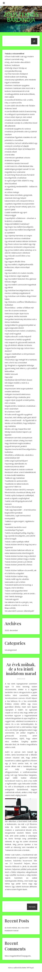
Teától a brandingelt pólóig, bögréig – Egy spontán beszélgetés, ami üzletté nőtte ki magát (20, 536)
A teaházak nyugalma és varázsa (18, 129)
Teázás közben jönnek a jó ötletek (18, 562)
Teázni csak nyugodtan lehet (16, 590)
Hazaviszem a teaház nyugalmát (18, 339)
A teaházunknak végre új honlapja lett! (20, 149)
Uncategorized (11, 650)
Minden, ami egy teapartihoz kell (18, 429)
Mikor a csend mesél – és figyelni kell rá (20, 420)
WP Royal (30, 968)
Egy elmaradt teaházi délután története (21, 241)
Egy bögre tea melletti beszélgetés (19, 227)
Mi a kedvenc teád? (12, 411)
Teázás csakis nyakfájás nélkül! (17, 541)
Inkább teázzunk (11, 374)
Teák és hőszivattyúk (13, 507)
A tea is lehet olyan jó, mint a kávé (18, 117)
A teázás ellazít (11, 152)
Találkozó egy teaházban (15, 478)
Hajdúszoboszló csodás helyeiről (18, 336)
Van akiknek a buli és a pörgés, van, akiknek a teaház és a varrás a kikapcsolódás (19, 605)
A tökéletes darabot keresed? (17, 163)
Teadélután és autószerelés (16, 481)
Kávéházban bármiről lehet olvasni (18, 380)
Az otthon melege (12, 192)
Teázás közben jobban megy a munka (20, 559)
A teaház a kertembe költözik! (16, 120)
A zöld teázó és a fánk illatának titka (19, 166)
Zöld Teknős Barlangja (21, 17)
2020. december (11, 630)
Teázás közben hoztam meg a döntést (20, 556)
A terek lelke (10, 154)
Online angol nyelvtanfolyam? (16, 461)
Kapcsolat (9, 377)
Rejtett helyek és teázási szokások (19, 469)
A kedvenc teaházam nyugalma (17, 85)
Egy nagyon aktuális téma (15, 261)
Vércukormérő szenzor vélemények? (19, 611)
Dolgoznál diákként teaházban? (17, 224)
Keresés (32, 907)
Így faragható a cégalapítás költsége (19, 365)
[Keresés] (34, 41)
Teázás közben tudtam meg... (16, 576)
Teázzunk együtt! (12, 599)
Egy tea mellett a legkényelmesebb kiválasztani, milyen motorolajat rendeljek (19, 267)
